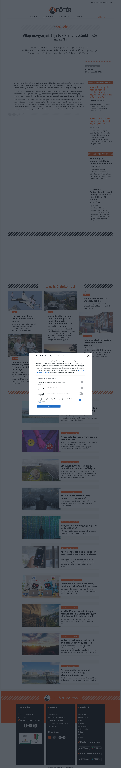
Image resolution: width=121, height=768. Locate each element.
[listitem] (60, 378)
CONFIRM (49, 406)
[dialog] (60, 384)
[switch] (81, 382)
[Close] (89, 356)
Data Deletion (51, 412)
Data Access (60, 412)
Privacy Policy (69, 412)
